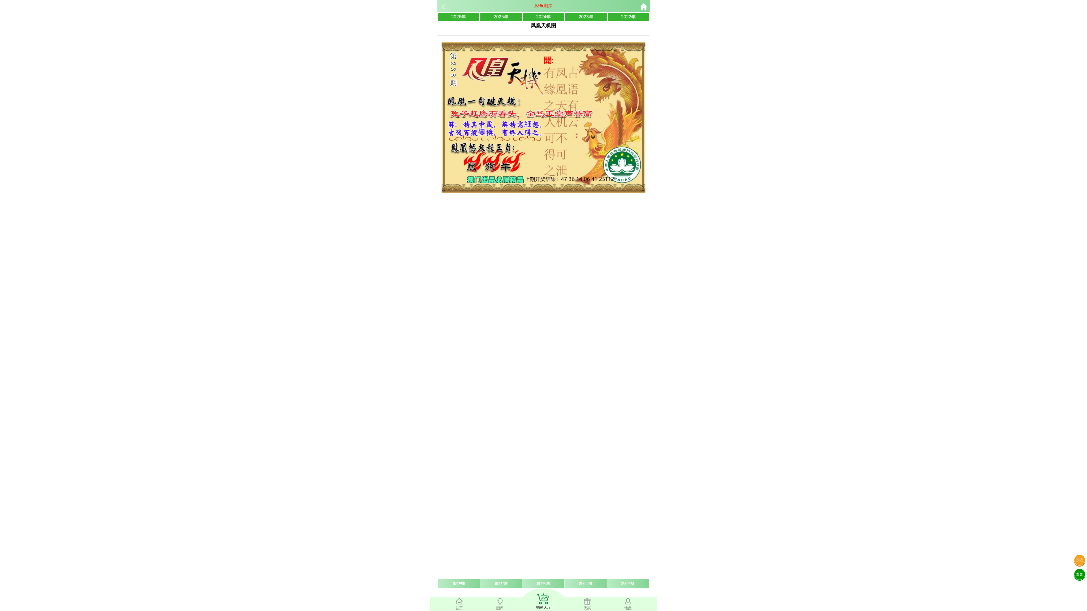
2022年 (628, 16)
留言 (1079, 574)
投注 (1079, 560)
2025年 (501, 16)
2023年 (586, 16)
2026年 (458, 16)
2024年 (543, 16)
